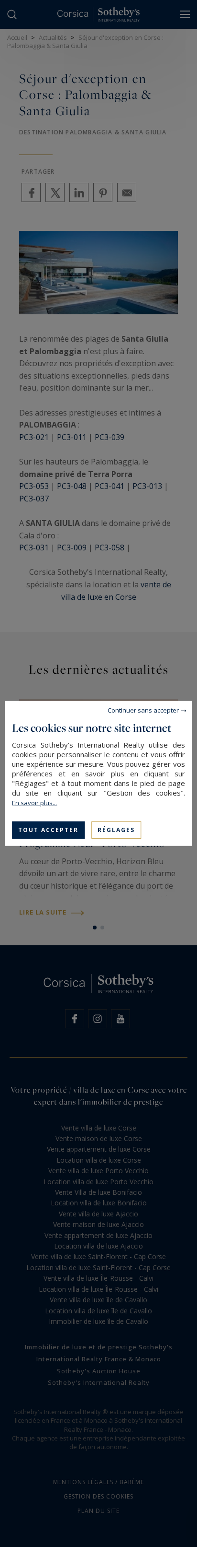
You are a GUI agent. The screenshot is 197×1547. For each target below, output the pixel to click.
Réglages (116, 830)
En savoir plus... (34, 802)
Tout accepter (48, 830)
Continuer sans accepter (143, 710)
